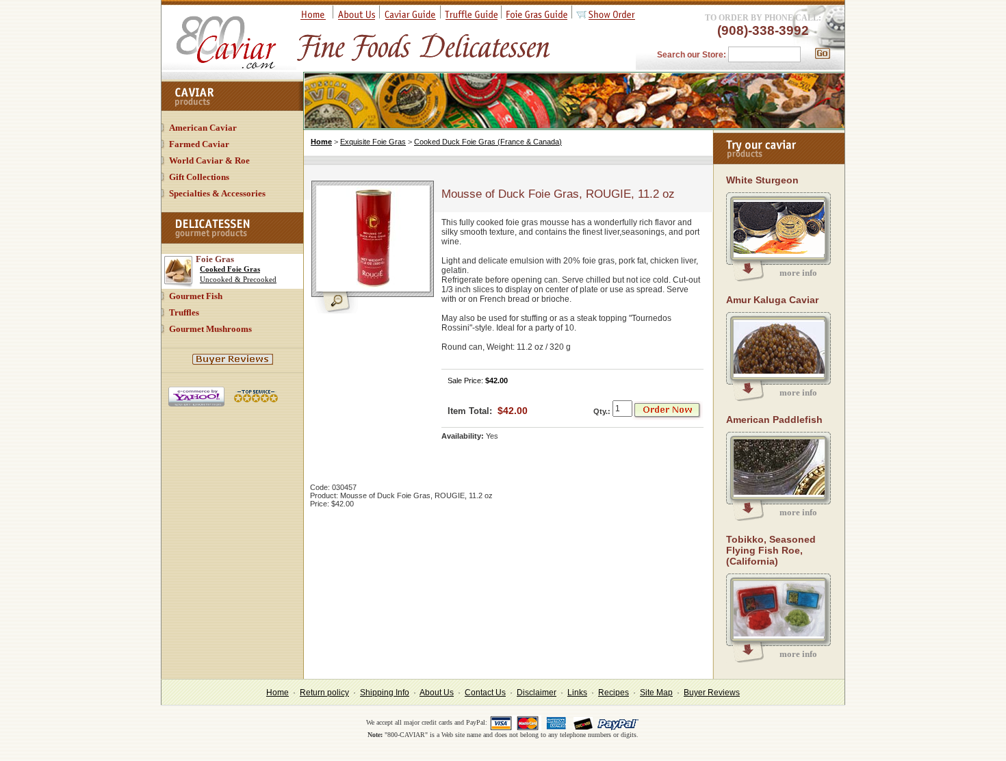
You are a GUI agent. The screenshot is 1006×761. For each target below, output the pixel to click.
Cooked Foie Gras (230, 269)
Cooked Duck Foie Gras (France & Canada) (488, 142)
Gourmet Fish (195, 296)
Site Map (656, 692)
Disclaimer (536, 692)
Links (577, 692)
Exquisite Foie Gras (373, 142)
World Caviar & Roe (209, 160)
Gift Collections (199, 177)
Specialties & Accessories (217, 193)
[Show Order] (605, 17)
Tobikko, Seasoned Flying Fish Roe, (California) (771, 550)
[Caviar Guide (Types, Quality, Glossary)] (410, 17)
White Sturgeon (762, 180)
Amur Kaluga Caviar (772, 299)
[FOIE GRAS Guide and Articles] (537, 17)
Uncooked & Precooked (238, 279)
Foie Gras (215, 259)
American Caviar (203, 127)
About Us (437, 692)
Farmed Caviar (199, 144)
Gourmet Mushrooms (210, 329)
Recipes (613, 692)
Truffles (184, 312)
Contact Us (485, 692)
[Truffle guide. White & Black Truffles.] (471, 17)
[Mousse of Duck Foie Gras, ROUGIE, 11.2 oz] (342, 310)
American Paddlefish (774, 419)
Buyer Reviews (712, 692)
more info (798, 273)
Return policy (324, 692)
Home (321, 142)
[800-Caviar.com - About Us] (356, 17)
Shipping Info (384, 692)
